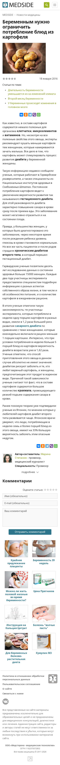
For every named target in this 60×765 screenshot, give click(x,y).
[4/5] (12, 78)
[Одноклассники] (26, 115)
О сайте (7, 688)
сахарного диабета (28, 326)
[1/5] (3, 78)
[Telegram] (30, 115)
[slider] (51, 489)
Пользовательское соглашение (21, 684)
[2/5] (6, 78)
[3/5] (9, 78)
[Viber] (34, 115)
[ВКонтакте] (21, 115)
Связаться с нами (13, 693)
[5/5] (15, 78)
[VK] (5, 701)
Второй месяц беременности (25, 98)
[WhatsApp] (38, 115)
